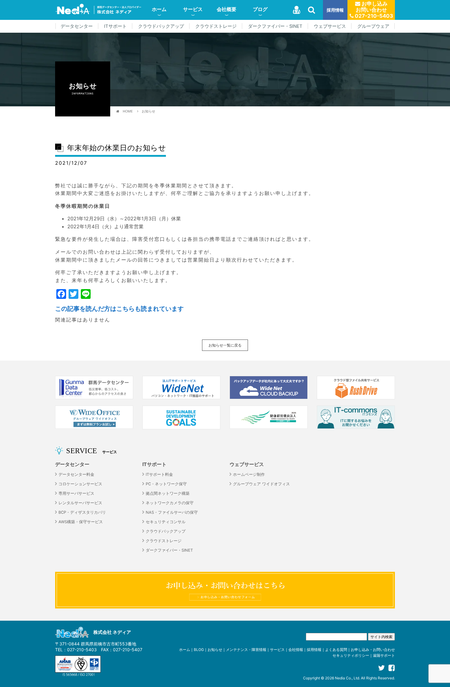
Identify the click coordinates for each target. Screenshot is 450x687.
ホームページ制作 (249, 474)
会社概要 (226, 9)
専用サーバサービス (76, 493)
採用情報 (335, 10)
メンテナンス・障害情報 (246, 649)
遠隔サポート (384, 655)
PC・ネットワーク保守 (166, 484)
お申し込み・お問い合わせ (373, 649)
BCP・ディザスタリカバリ (82, 512)
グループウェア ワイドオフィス (261, 484)
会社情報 (295, 649)
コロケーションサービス (80, 484)
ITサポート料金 (159, 474)
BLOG (199, 649)
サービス (193, 9)
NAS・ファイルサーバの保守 (172, 512)
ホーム (159, 9)
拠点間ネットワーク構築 (167, 493)
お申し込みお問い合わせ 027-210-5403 (373, 10)
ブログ (260, 9)
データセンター (77, 26)
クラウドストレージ (216, 26)
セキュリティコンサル (166, 522)
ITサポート (115, 26)
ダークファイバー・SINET (275, 26)
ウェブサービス (330, 26)
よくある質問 (336, 649)
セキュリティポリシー (350, 655)
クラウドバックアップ (161, 26)
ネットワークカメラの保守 (169, 503)
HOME (128, 111)
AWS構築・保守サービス (80, 522)
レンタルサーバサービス (80, 503)
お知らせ (148, 111)
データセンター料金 (76, 474)
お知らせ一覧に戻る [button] (225, 345)
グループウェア (373, 26)
